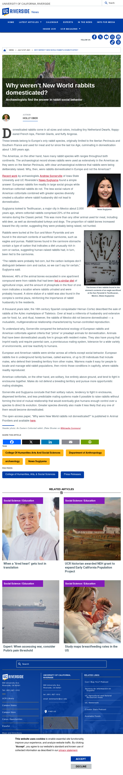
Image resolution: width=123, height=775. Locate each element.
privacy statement (68, 750)
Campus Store (9, 712)
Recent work (9, 176)
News (35, 12)
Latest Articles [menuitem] (29, 22)
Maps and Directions (12, 733)
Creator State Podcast (95, 709)
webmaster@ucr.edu (58, 698)
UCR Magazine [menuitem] (69, 29)
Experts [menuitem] (68, 22)
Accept (81, 759)
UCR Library (8, 698)
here (33, 420)
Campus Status (9, 705)
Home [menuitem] (11, 22)
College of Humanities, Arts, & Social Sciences (30, 474)
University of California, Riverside (26, 4)
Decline (81, 766)
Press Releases (72, 474)
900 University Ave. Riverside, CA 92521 (52, 686)
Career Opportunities (12, 719)
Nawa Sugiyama (48, 180)
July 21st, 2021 (24, 50)
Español (6, 726)
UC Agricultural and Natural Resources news (98, 697)
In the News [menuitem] (85, 22)
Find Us (52, 711)
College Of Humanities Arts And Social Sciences (32, 452)
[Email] (70, 441)
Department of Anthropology (85, 452)
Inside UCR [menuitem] (49, 29)
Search (111, 3)
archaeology (12, 461)
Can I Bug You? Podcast (96, 682)
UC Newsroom (92, 703)
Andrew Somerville (51, 176)
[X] (31, 441)
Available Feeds (93, 716)
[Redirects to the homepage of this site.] (4, 50)
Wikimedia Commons (70, 428)
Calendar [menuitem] (52, 22)
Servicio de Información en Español (98, 690)
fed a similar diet (64, 280)
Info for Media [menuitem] (106, 22)
